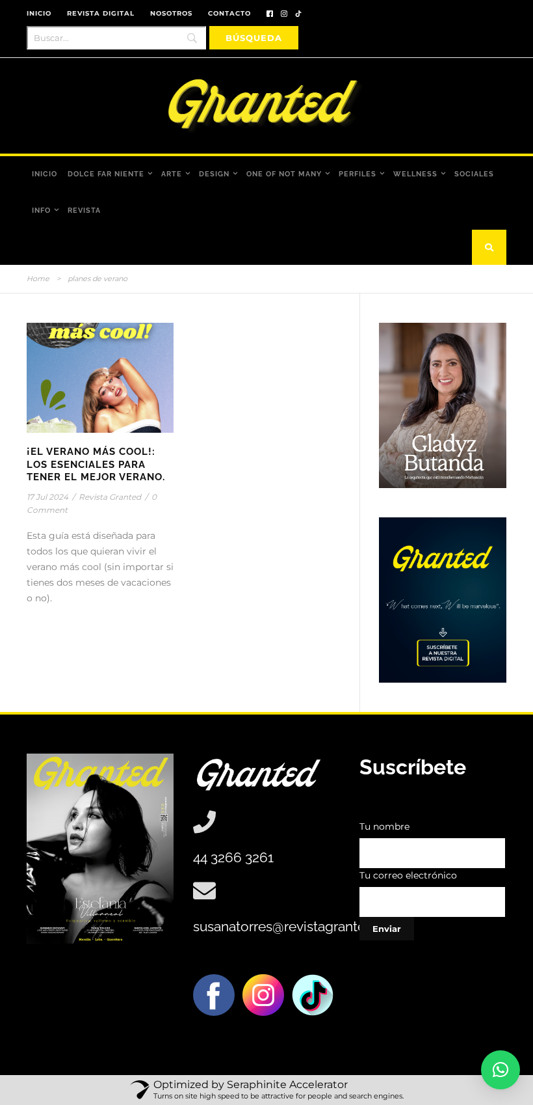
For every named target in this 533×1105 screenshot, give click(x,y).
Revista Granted (110, 497)
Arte (171, 174)
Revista (84, 210)
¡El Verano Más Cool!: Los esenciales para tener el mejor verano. (96, 464)
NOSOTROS (171, 13)
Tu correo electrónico (408, 875)
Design (214, 174)
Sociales (474, 174)
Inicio (44, 174)
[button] (500, 1069)
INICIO (39, 13)
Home (38, 278)
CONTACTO (229, 13)
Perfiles (357, 174)
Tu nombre (384, 826)
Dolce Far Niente (106, 174)
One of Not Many (284, 174)
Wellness (415, 174)
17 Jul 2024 (47, 497)
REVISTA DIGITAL (101, 13)
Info (41, 210)
